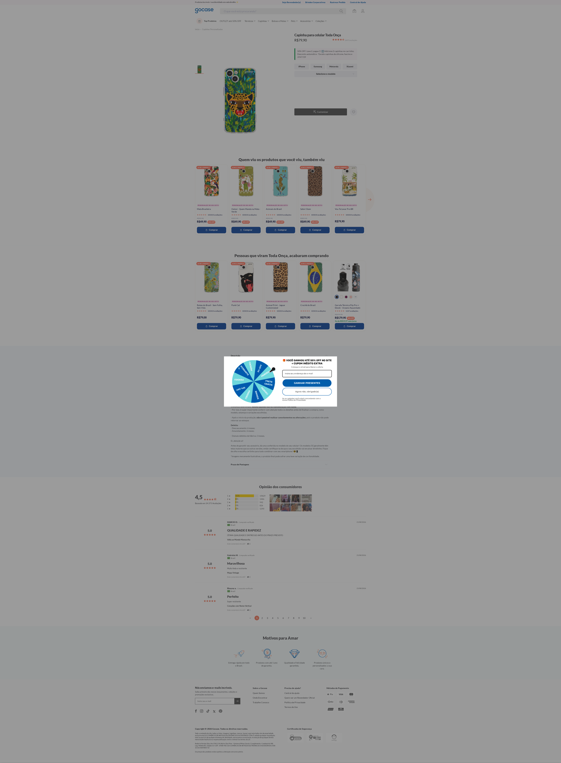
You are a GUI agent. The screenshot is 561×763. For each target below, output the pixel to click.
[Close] (333, 359)
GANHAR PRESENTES (307, 383)
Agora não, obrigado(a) (307, 391)
